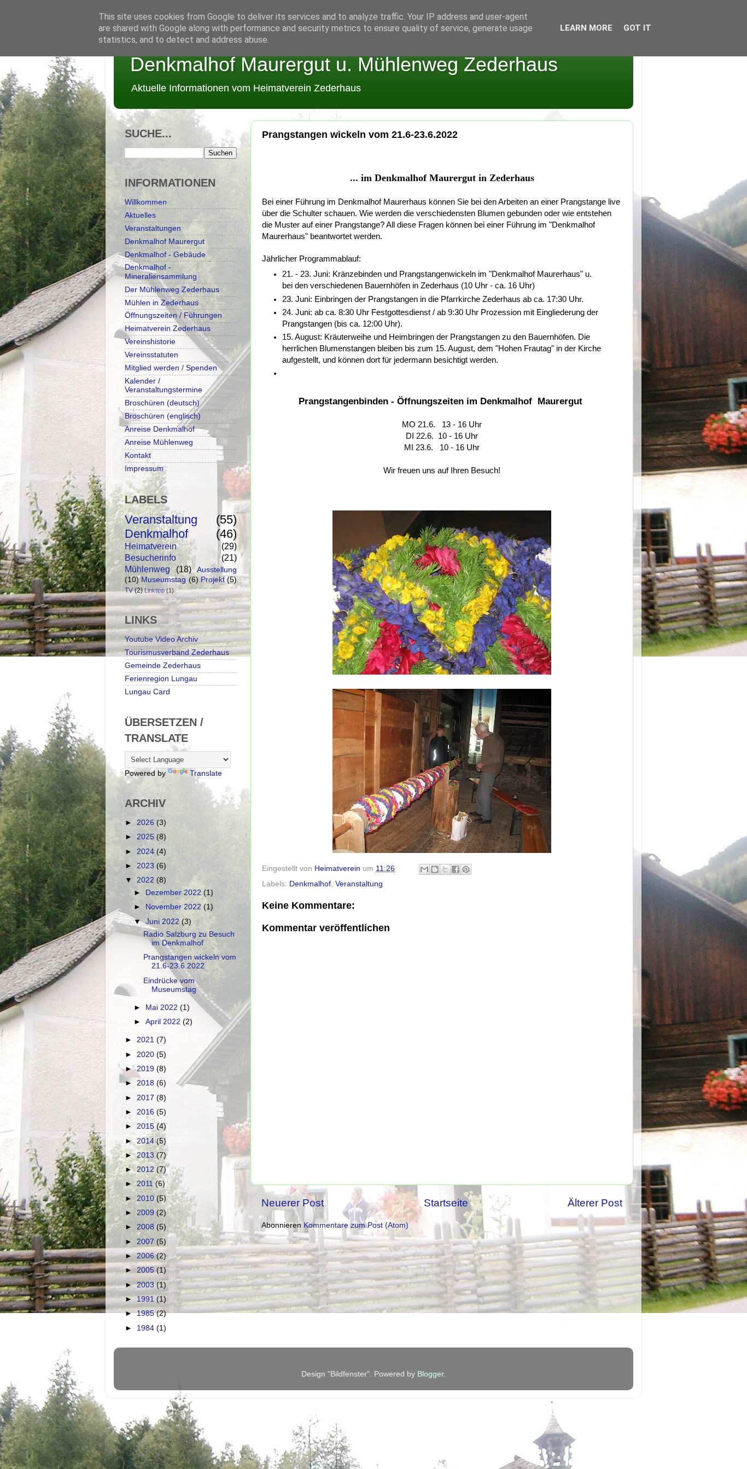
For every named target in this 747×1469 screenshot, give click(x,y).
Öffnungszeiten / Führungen (173, 315)
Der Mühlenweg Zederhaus (172, 290)
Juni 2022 (163, 922)
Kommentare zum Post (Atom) (356, 1225)
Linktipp (154, 590)
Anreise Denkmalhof (160, 429)
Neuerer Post (292, 1203)
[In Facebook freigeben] (455, 869)
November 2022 (174, 907)
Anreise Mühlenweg (159, 442)
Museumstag (163, 580)
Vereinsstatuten (151, 355)
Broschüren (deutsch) (162, 403)
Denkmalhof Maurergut (165, 241)
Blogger (430, 1374)
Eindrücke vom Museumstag (169, 985)
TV (129, 590)
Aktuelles (140, 215)
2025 (146, 837)
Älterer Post (595, 1203)
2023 (146, 866)
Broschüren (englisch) (163, 416)
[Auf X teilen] (445, 869)
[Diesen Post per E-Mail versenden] (424, 869)
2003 (146, 1285)
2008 (146, 1227)
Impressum (144, 468)
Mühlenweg (147, 569)
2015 (146, 1126)
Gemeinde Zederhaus (163, 665)
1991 (146, 1299)
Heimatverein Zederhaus (168, 328)
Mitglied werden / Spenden (171, 368)
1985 (146, 1313)
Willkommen (146, 202)
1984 (146, 1328)
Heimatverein (151, 546)
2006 (146, 1256)
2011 (146, 1184)
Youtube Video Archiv (161, 639)
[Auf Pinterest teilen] (465, 869)
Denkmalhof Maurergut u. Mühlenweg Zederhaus (344, 64)
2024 (146, 851)
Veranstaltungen (153, 228)
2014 (146, 1141)
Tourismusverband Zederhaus (177, 652)
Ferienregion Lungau (161, 679)
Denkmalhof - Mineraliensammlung (161, 271)
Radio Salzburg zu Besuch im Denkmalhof (189, 938)
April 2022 (164, 1022)
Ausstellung (217, 570)
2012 (146, 1169)
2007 (146, 1242)
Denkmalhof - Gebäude (165, 255)
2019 (146, 1069)
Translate (206, 773)
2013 (146, 1155)
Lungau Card (147, 692)
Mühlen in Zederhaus (162, 303)
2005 (146, 1270)
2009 (146, 1213)
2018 (146, 1083)
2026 (146, 822)
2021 (146, 1040)
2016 (146, 1112)
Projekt (213, 580)
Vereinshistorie (150, 342)
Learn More (586, 28)
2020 (146, 1054)
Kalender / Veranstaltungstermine (163, 385)
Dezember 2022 (174, 893)
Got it (637, 28)
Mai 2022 (162, 1007)
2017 (146, 1098)
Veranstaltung (359, 884)
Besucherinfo (150, 557)
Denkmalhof (310, 884)
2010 (146, 1198)
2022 (146, 880)
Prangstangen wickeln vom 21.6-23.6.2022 (189, 961)
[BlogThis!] (434, 869)
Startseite (446, 1203)
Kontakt (138, 455)
